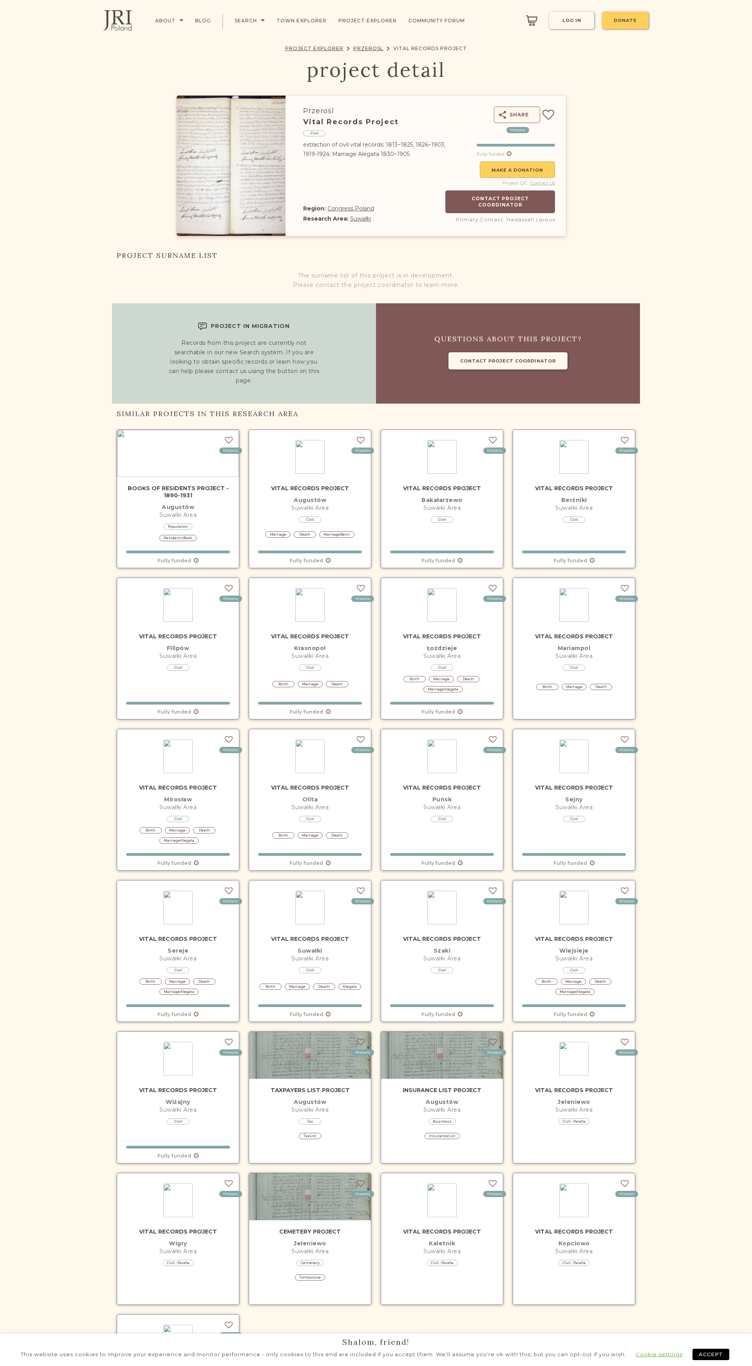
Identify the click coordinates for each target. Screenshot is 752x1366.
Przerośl (318, 111)
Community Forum (437, 21)
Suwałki (360, 218)
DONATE (625, 20)
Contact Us (542, 183)
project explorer (367, 21)
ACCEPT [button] (711, 1354)
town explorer (302, 21)
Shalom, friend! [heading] (376, 1342)
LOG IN (571, 20)
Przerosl (368, 48)
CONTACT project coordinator (508, 361)
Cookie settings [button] (659, 1354)
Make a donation (517, 170)
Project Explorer (314, 48)
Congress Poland (350, 208)
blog (203, 21)
